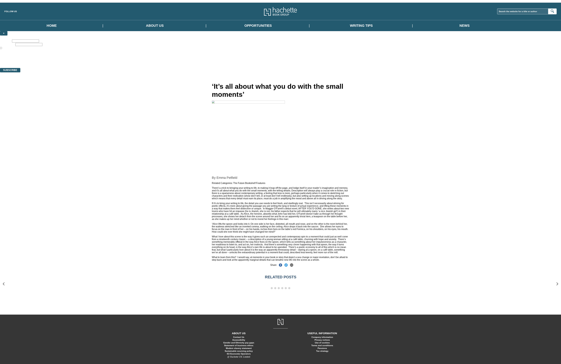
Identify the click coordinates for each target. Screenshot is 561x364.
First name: (5, 41)
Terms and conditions (322, 345)
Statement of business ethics (238, 345)
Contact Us (238, 337)
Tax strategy (322, 351)
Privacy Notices (58, 61)
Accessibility (238, 340)
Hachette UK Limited (30, 56)
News (464, 25)
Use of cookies (322, 342)
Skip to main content (9, 1)
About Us (155, 25)
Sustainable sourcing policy (239, 351)
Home (52, 25)
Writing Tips (361, 25)
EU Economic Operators (239, 354)
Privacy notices (322, 340)
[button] (3, 284)
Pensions (322, 348)
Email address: (7, 44)
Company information (322, 337)
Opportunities (258, 25)
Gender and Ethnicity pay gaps (238, 342)
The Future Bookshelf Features (249, 183)
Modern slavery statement (239, 348)
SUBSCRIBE (10, 70)
